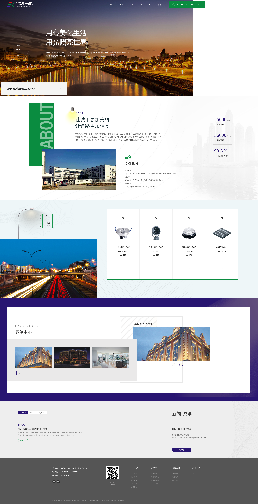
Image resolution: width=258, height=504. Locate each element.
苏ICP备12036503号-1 (101, 500)
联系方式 (195, 473)
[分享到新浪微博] (58, 481)
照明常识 (175, 480)
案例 (131, 5)
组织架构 (134, 477)
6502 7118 (195, 4)
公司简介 (134, 473)
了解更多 (182, 450)
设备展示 (134, 484)
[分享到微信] (54, 481)
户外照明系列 (155, 477)
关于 (140, 5)
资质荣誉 (134, 487)
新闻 (150, 5)
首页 (112, 5)
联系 (159, 5)
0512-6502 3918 (182, 4)
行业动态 (175, 477)
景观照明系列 (155, 480)
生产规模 (134, 480)
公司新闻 (175, 473)
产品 (121, 5)
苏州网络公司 (122, 500)
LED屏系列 (155, 484)
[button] (253, 44)
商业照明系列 (155, 473)
